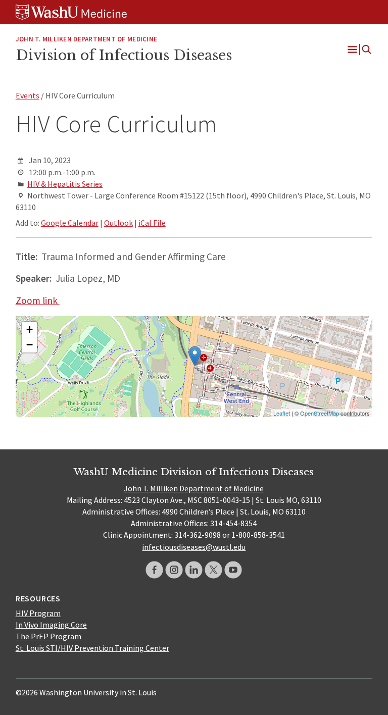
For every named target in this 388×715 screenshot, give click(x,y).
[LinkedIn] (194, 570)
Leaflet (281, 413)
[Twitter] (213, 570)
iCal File (152, 223)
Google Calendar (70, 223)
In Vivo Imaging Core (51, 625)
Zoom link (38, 300)
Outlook (118, 223)
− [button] (29, 344)
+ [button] (29, 329)
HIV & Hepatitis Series (65, 184)
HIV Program (38, 613)
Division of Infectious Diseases (124, 55)
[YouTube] (233, 570)
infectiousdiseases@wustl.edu (194, 547)
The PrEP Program (48, 636)
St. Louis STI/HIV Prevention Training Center (92, 648)
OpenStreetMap (319, 413)
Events (27, 95)
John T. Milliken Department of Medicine (194, 488)
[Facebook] (154, 570)
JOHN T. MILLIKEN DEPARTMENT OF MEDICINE (86, 39)
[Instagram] (174, 570)
